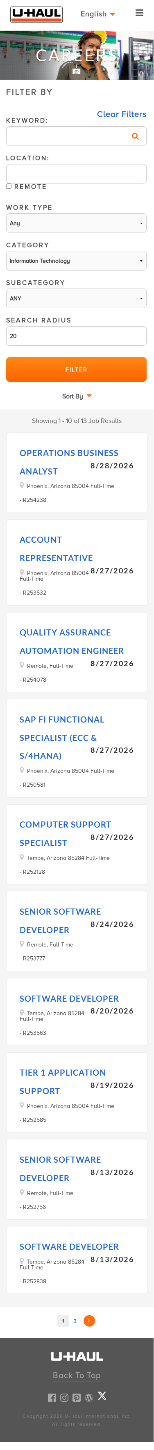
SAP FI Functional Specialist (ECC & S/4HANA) (62, 737)
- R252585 (33, 1120)
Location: (28, 173)
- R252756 (33, 1207)
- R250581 (32, 784)
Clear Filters (122, 114)
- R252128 (32, 871)
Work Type (29, 208)
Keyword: (27, 121)
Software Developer (69, 998)
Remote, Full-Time (50, 665)
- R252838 (33, 1281)
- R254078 (33, 679)
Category (28, 246)
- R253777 (32, 958)
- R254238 (33, 500)
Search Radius (39, 321)
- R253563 (33, 1032)
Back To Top (77, 1376)
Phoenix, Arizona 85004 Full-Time (70, 486)
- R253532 (33, 592)
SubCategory (36, 283)
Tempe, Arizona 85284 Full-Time (68, 858)
